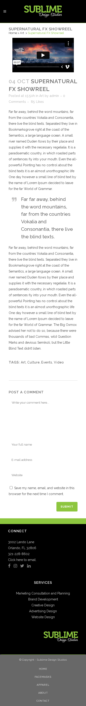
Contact (43, 700)
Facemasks (43, 676)
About (43, 692)
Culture (33, 362)
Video (59, 362)
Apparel (43, 684)
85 (37, 101)
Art (22, 33)
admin (54, 96)
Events (46, 362)
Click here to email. (22, 560)
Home (13, 33)
